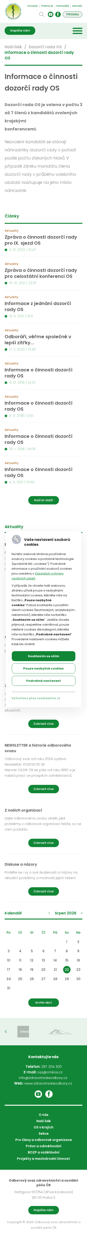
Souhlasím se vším (43, 656)
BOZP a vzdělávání (43, 1152)
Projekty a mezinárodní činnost (43, 1158)
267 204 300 (51, 1066)
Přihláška (72, 14)
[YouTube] (50, 14)
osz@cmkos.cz (49, 1072)
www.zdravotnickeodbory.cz (48, 1083)
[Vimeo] (38, 1094)
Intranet (32, 6)
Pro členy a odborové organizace (43, 1139)
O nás (43, 1114)
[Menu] (77, 31)
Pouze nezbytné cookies (43, 668)
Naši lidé (13, 47)
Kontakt (77, 6)
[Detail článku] (43, 242)
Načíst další (43, 500)
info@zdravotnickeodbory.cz (43, 1077)
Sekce (44, 1133)
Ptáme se (47, 6)
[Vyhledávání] (41, 14)
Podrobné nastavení (43, 681)
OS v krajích (43, 1127)
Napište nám (20, 30)
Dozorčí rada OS (45, 47)
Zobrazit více (43, 723)
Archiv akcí (43, 1002)
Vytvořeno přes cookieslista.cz (36, 698)
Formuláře (62, 6)
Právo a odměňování (43, 1146)
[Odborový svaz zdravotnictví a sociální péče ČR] (13, 11)
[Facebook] (58, 14)
